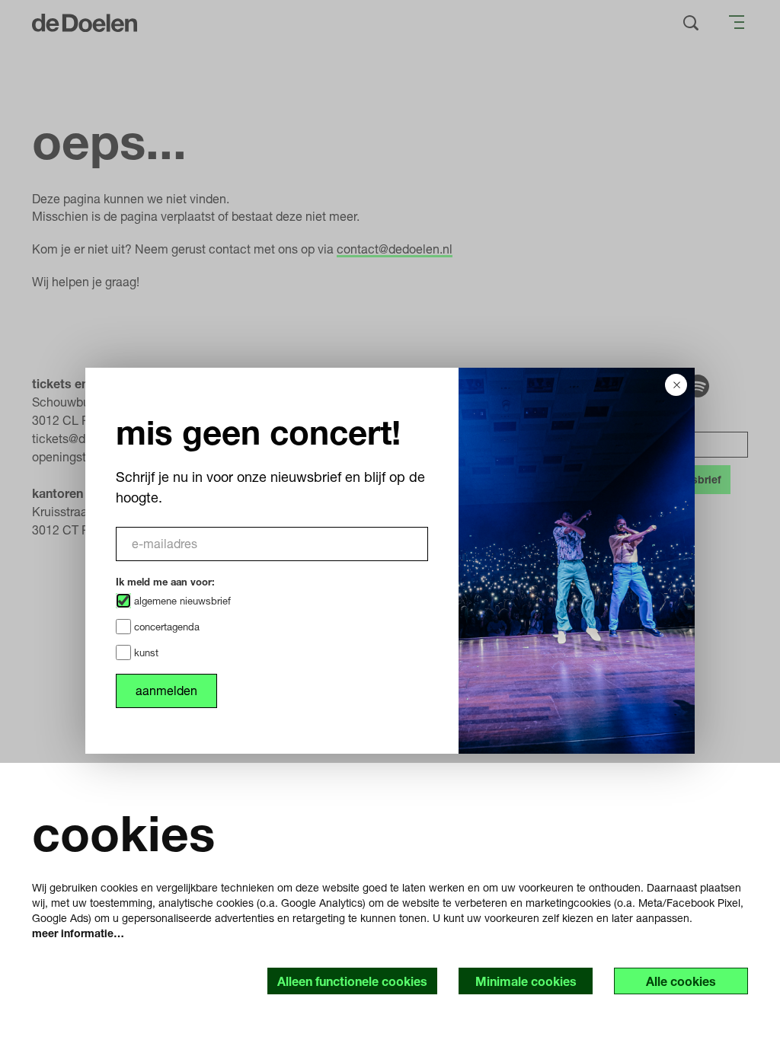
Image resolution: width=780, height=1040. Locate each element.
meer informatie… (78, 933)
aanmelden (166, 690)
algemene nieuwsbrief (181, 601)
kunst (144, 652)
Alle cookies (681, 981)
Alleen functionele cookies (352, 981)
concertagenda (165, 626)
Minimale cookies (526, 981)
